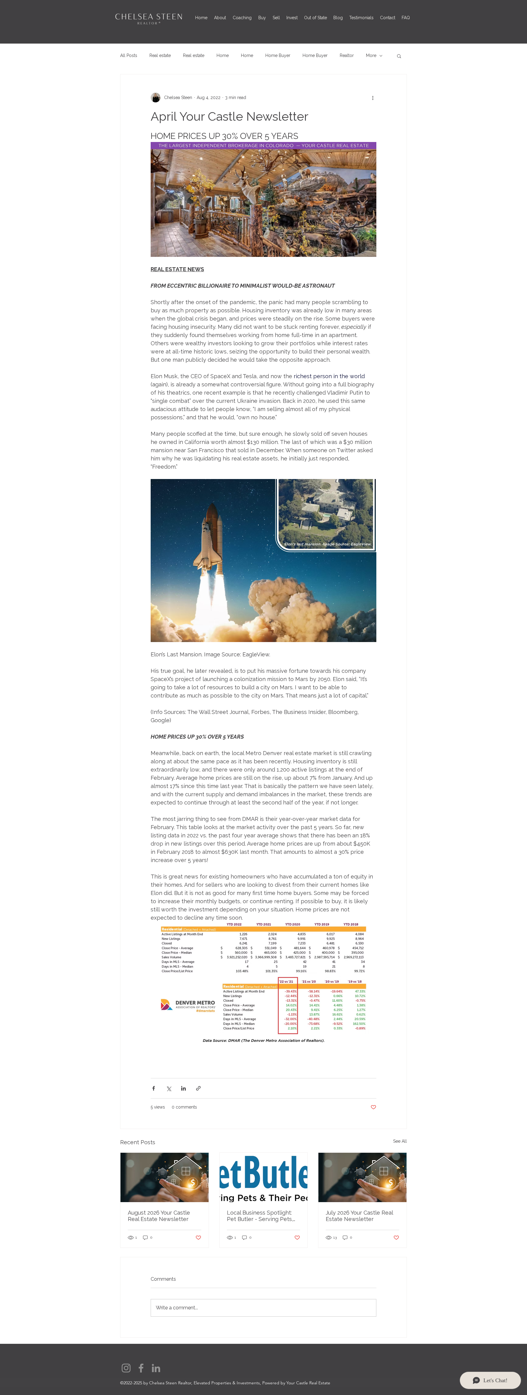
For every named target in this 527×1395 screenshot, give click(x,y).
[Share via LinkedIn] (183, 1088)
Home (223, 55)
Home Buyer (277, 55)
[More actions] (372, 97)
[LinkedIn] (156, 1368)
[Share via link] (198, 1088)
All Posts (128, 55)
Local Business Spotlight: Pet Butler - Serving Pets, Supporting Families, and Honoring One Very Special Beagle (262, 1215)
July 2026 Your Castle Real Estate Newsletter (359, 1215)
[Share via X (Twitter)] (168, 1088)
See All (400, 1141)
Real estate (160, 55)
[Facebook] (141, 1368)
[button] (399, 55)
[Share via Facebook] (153, 1088)
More (371, 55)
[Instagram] (126, 1368)
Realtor (347, 55)
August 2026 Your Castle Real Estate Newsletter (159, 1215)
